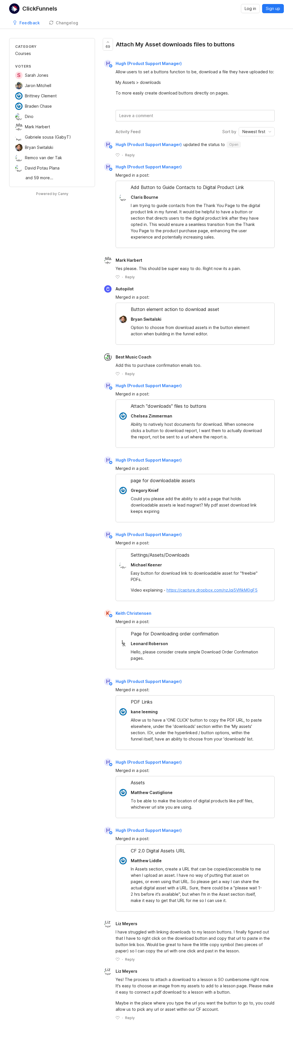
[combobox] (257, 131)
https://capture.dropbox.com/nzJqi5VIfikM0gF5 (212, 590)
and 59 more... (39, 177)
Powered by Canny (52, 194)
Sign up (273, 8)
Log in (250, 8)
